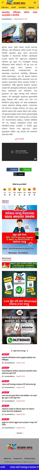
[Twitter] (19, 452)
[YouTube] (22, 452)
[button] (37, 241)
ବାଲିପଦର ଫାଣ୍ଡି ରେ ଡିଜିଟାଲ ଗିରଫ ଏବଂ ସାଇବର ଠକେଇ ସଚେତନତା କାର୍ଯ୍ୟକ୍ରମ (18, 410)
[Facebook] (17, 452)
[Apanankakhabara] (15, 2)
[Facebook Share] (37, 229)
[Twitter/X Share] (37, 237)
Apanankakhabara (7, 19)
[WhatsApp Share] (37, 233)
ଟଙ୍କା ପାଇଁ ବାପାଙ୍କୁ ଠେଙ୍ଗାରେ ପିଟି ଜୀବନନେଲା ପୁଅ (19, 384)
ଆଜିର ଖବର (5, 354)
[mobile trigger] (3, 2)
